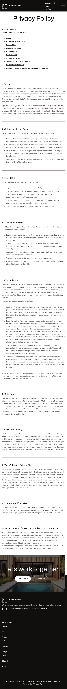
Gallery (4, 641)
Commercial (6, 646)
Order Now (23, 579)
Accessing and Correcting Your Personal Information (27, 68)
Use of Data (11, 45)
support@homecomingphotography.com (24, 608)
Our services (40, 579)
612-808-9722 (46, 608)
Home (4, 626)
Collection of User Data (15, 41)
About (4, 631)
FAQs (4, 666)
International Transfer (15, 65)
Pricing (4, 637)
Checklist (5, 661)
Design (4, 652)
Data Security (11, 55)
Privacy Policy (39, 684)
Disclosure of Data (13, 48)
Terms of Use (28, 684)
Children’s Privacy (13, 58)
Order (4, 655)
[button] (63, 6)
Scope (8, 38)
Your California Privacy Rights (18, 61)
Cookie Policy (11, 51)
